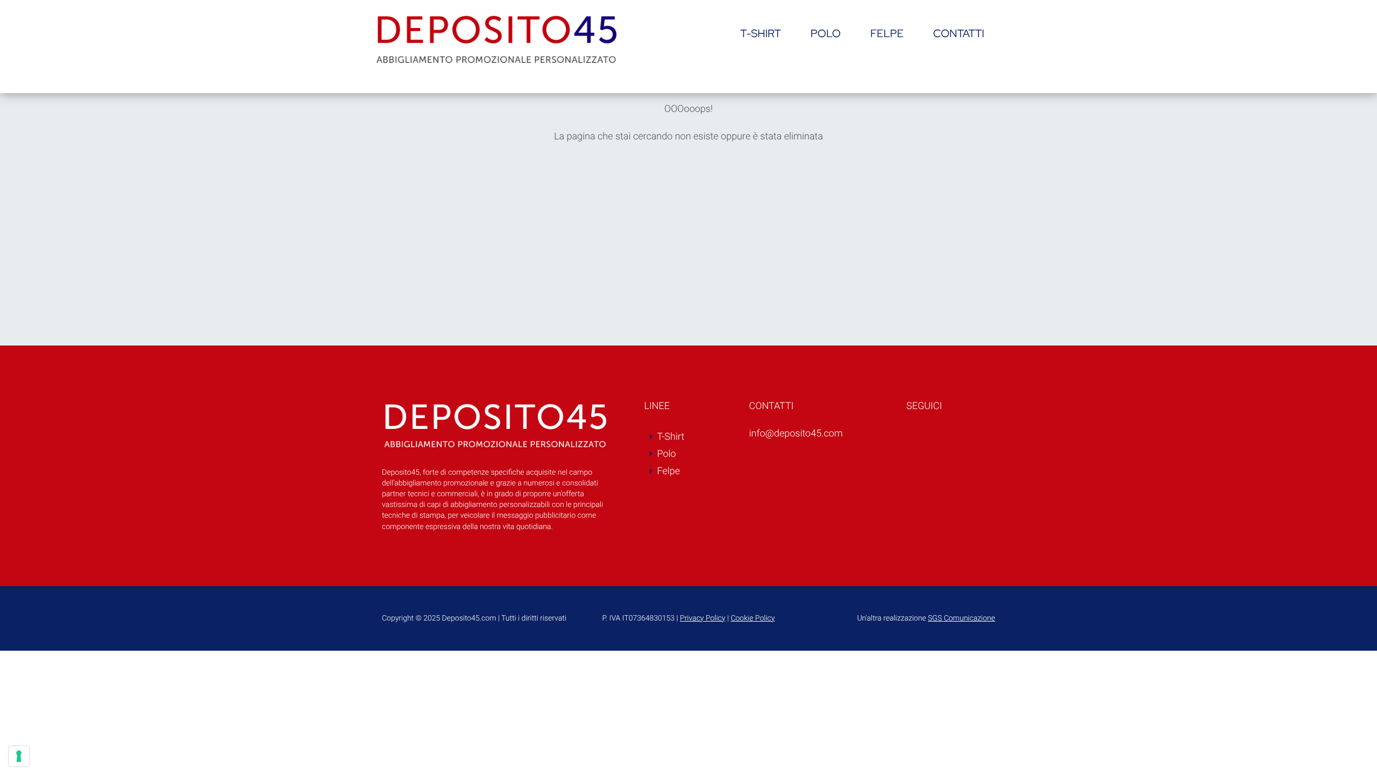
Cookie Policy (752, 618)
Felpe (887, 34)
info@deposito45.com (796, 433)
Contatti (958, 34)
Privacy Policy (702, 618)
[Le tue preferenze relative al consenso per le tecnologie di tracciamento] (19, 756)
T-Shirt (760, 34)
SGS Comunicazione (961, 618)
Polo (826, 34)
